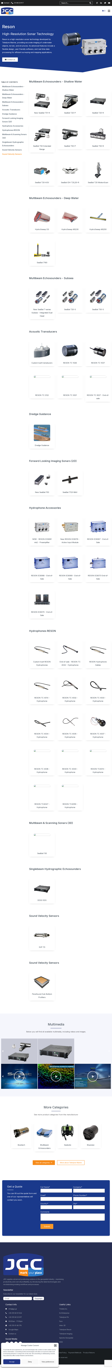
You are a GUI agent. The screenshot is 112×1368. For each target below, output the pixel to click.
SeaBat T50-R (98, 146)
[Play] (19, 1076)
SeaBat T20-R (98, 113)
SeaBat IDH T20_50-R (70, 182)
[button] (55, 1345)
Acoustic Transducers (11, 110)
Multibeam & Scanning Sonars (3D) (14, 136)
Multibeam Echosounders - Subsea (13, 104)
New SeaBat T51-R (42, 113)
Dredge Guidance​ (9, 114)
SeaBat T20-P (70, 113)
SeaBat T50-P (70, 146)
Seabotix (67, 1145)
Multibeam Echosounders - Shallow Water (13, 88)
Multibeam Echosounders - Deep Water (13, 96)
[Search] (90, 3)
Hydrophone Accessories (12, 126)
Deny (30, 1362)
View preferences (48, 1362)
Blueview (90, 1145)
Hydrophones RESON (11, 130)
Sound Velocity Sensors (12, 150)
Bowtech (21, 1145)
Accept (11, 1362)
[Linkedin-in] (101, 3)
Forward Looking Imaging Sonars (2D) (12, 120)
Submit (47, 1226)
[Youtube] (109, 3)
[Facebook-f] (97, 3)
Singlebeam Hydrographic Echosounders (13, 144)
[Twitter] (105, 3)
